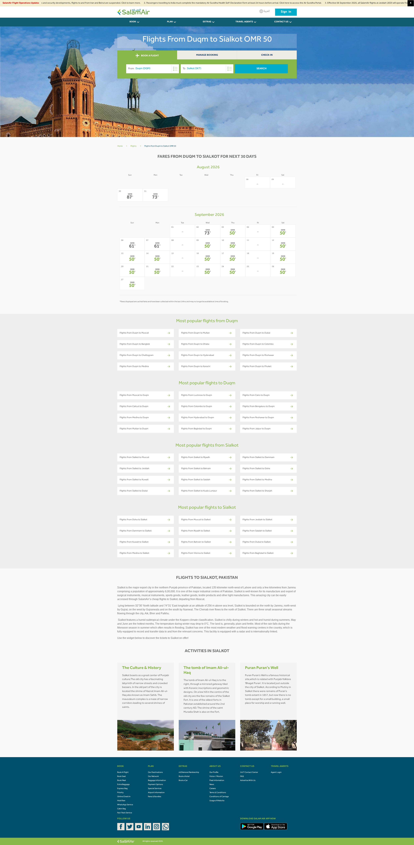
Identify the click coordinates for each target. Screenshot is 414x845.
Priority (120, 793)
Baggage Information (157, 781)
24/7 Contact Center (249, 772)
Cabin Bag (121, 809)
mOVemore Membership (189, 772)
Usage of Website (216, 801)
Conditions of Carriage (219, 797)
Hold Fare (121, 801)
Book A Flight (123, 772)
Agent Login (276, 772)
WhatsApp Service (125, 805)
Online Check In (124, 797)
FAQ (242, 777)
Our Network (153, 777)
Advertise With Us (248, 781)
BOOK (133, 22)
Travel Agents (244, 22)
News (211, 785)
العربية (266, 11)
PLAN (170, 22)
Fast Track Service (124, 813)
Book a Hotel (184, 777)
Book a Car (183, 781)
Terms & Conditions (217, 793)
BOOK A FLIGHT (150, 56)
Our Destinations (155, 772)
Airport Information (156, 793)
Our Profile (213, 772)
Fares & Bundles (154, 797)
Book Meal (121, 781)
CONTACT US (281, 22)
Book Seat (121, 777)
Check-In (267, 55)
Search (261, 68)
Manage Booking (207, 55)
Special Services (155, 789)
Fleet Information (216, 781)
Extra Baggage (123, 785)
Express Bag (122, 789)
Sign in (286, 12)
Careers (212, 789)
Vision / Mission (216, 777)
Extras (207, 22)
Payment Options (155, 785)
